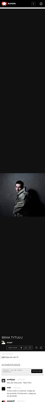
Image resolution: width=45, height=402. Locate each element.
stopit (9, 342)
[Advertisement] (22, 31)
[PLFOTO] (8, 4)
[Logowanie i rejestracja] (41, 4)
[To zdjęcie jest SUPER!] (21, 347)
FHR (9, 388)
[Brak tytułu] (3, 342)
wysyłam (36, 371)
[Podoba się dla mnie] (25, 347)
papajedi (11, 401)
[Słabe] (30, 347)
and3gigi (11, 379)
